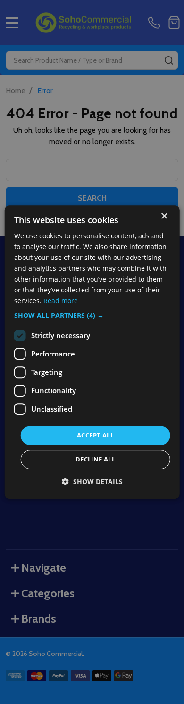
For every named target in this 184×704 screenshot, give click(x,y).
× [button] (163, 216)
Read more (60, 301)
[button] (92, 315)
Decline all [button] (95, 459)
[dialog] (92, 352)
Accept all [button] (95, 435)
